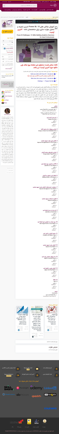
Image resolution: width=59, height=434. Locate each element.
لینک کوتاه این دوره (9, 74)
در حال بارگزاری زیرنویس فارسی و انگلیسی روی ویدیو (42, 76)
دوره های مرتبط (53, 305)
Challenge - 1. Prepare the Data (46, 81)
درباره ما (44, 427)
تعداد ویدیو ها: (10, 44)
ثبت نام (4, 1)
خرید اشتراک (26, 10)
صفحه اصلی (49, 10)
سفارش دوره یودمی (16, 10)
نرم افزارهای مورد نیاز (9, 90)
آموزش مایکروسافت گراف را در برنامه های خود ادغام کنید (51, 317)
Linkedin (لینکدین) (9, 48)
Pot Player (6, 100)
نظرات (34, 18)
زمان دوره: (56, 326)
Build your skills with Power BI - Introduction (42, 75)
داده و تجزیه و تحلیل (4, 17)
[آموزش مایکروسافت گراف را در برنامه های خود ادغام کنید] (51, 309)
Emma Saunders (8, 68)
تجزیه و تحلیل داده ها (10, 172)
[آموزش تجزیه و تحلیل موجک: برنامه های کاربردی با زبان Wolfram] (22, 309)
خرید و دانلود (8, 31)
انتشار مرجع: (49, 327)
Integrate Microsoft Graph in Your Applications (52, 323)
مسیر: (27, 17)
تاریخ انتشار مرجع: (9, 50)
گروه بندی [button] (41, 10)
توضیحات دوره (47, 18)
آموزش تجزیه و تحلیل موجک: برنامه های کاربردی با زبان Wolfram (21, 317)
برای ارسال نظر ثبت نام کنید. (52, 341)
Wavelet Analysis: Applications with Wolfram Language (22, 323)
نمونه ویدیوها (53, 18)
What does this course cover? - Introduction (42, 78)
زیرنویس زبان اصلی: (9, 61)
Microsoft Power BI (10, 168)
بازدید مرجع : (10, 54)
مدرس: (11, 67)
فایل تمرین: (10, 59)
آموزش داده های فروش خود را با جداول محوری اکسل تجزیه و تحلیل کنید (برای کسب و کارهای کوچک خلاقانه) (36, 319)
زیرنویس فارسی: (9, 64)
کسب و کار (11, 17)
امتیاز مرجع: (10, 56)
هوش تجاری (15, 17)
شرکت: (49, 329)
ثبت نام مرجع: (41, 336)
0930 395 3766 (27, 1)
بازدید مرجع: (56, 328)
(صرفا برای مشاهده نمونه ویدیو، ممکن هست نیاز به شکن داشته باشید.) (37, 71)
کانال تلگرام (52, 1)
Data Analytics (10, 170)
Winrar (5, 103)
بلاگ (12, 427)
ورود (9, 1)
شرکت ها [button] (34, 10)
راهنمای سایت (7, 10)
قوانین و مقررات (36, 427)
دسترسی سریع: (55, 17)
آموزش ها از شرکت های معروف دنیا (29, 381)
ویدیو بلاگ (19, 427)
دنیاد (52, 5)
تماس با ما (27, 427)
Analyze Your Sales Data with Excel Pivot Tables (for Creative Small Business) (36, 328)
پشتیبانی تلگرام (44, 1)
